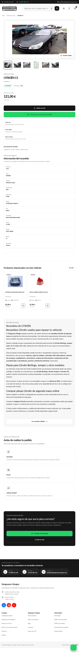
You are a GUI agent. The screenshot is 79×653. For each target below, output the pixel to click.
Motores (4, 631)
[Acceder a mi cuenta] (69, 8)
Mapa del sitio (58, 631)
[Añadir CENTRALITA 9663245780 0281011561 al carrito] (23, 305)
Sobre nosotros (32, 616)
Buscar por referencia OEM (9, 627)
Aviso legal (57, 616)
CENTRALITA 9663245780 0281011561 (14, 292)
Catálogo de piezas (7, 616)
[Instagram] (9, 605)
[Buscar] (57, 8)
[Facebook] (4, 605)
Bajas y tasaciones (33, 619)
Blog (29, 623)
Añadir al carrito (40, 108)
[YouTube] (14, 605)
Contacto (30, 627)
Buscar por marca (7, 623)
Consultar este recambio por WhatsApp (41, 114)
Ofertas (4, 635)
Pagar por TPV (32, 631)
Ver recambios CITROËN (38, 421)
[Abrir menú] (64, 8)
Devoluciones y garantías (61, 627)
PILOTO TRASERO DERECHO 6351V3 (39, 292)
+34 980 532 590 (39, 540)
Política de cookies (59, 623)
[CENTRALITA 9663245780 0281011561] (15, 281)
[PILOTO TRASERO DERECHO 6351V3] (39, 281)
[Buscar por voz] (51, 8)
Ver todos (71, 268)
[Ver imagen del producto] (8, 65)
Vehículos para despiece (8, 619)
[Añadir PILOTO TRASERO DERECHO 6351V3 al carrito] (47, 305)
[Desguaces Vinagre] (9, 8)
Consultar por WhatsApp (41, 533)
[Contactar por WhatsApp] (74, 648)
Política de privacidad (60, 619)
